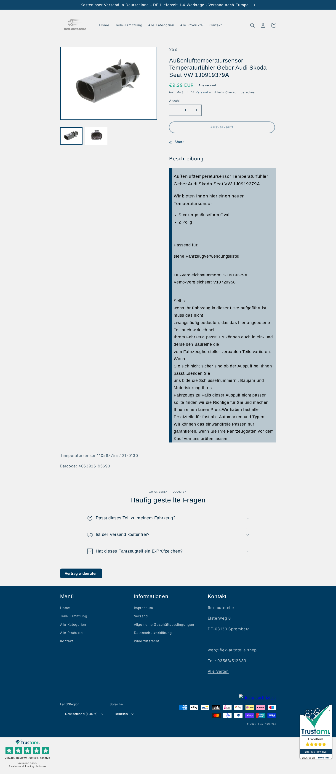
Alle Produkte (71, 633)
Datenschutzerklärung (153, 633)
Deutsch (121, 714)
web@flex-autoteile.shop (232, 650)
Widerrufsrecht (147, 641)
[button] (252, 25)
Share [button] (179, 142)
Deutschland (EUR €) (81, 714)
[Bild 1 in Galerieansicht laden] (71, 136)
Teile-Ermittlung (73, 616)
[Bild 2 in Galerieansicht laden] (96, 136)
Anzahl (174, 100)
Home (65, 608)
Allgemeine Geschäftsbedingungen (164, 625)
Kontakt (66, 641)
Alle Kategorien (73, 625)
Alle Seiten (218, 671)
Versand (202, 92)
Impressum (143, 608)
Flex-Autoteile (267, 724)
